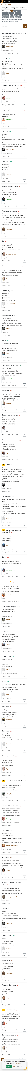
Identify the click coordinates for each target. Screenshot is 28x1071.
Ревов (7, 998)
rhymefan (8, 119)
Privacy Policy (18, 1063)
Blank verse (17, 17)
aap (7, 453)
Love (15, 11)
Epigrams (12, 21)
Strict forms (5, 21)
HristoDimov (9, 229)
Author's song (6, 17)
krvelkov (8, 353)
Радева (8, 769)
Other (16, 21)
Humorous (5, 13)
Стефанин (9, 174)
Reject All (19, 1066)
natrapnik (8, 403)
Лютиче (8, 870)
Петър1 (8, 378)
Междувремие (10, 149)
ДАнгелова (9, 719)
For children (18, 13)
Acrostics (19, 19)
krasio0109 (9, 328)
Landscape (11, 13)
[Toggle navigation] (25, 1)
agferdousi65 (9, 46)
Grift (7, 545)
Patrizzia (8, 428)
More (14, 1066)
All (11, 11)
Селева (8, 644)
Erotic (19, 11)
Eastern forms (12, 19)
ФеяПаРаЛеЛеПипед (12, 845)
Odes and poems (17, 15)
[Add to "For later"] (24, 53)
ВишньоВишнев (10, 304)
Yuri (7, 1023)
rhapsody (8, 98)
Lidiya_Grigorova (10, 794)
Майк (7, 73)
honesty (8, 620)
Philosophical (5, 15)
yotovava (8, 199)
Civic (11, 15)
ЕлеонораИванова (11, 279)
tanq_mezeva (9, 570)
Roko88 (8, 669)
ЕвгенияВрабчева (11, 254)
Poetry (9, 4)
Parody (12, 17)
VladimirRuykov (10, 595)
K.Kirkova (8, 948)
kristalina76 (9, 518)
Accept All (8, 1066)
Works (4, 4)
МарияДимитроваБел (12, 897)
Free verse (5, 19)
